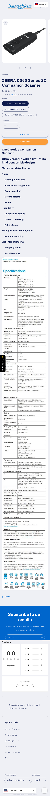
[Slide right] (30, 68)
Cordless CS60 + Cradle (16, 109)
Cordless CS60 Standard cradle (19, 115)
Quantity (5, 120)
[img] (11, 659)
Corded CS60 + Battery (15, 103)
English (37, 780)
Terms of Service (12, 729)
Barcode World (21, 794)
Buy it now (25, 142)
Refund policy (11, 735)
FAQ (7, 758)
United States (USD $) (15, 780)
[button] (3, 7)
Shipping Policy (12, 741)
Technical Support (13, 752)
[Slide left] (19, 68)
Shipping (14, 94)
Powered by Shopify (31, 794)
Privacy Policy (11, 746)
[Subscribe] (42, 637)
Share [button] (7, 597)
